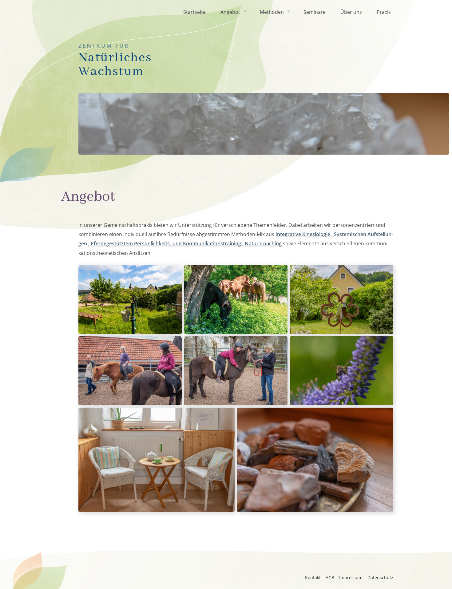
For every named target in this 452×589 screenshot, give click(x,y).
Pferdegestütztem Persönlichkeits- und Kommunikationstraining (166, 243)
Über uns (351, 12)
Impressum (351, 577)
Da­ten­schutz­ (380, 577)
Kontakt (313, 577)
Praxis (384, 12)
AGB (330, 577)
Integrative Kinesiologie (303, 234)
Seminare (314, 12)
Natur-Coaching (264, 243)
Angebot (230, 12)
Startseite (194, 12)
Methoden (272, 12)
